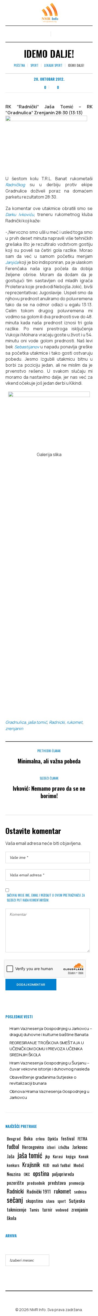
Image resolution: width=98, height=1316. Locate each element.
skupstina (34, 1200)
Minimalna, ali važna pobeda (49, 761)
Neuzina (14, 1174)
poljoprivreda (63, 1174)
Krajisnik (31, 1164)
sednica (80, 1192)
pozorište (15, 1182)
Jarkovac (79, 1146)
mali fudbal (61, 1165)
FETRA (82, 1139)
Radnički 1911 (39, 1191)
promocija (76, 1183)
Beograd (14, 1138)
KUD (46, 1165)
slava (50, 1201)
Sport (34, 65)
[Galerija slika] (49, 419)
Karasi (58, 1156)
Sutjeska (77, 1200)
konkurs (13, 1165)
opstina (41, 1173)
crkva (40, 1139)
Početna (19, 65)
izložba (63, 1147)
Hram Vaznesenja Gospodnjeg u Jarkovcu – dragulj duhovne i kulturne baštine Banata (51, 1031)
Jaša (10, 1156)
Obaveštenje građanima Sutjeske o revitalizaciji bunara (43, 1080)
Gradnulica (15, 722)
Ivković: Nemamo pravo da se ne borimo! (49, 792)
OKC (27, 1174)
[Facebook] (45, 1298)
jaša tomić (37, 722)
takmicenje (16, 1209)
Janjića (12, 262)
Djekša (53, 1139)
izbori (51, 1147)
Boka (28, 1138)
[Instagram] (53, 1298)
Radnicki (57, 722)
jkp (47, 1156)
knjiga (71, 1156)
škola (11, 1217)
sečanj (15, 1200)
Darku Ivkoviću (19, 214)
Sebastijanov (26, 347)
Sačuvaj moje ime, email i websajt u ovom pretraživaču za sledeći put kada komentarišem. (46, 897)
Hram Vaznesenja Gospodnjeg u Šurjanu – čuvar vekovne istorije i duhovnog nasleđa (50, 1066)
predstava (57, 1182)
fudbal (13, 1147)
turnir (47, 1209)
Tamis (34, 1209)
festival (68, 1138)
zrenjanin (14, 728)
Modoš (79, 1165)
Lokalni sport (53, 65)
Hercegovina (33, 1146)
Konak (83, 1156)
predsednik (36, 1183)
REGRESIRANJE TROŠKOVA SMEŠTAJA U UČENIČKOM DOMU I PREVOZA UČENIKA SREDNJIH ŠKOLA (47, 1049)
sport (61, 1201)
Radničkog (15, 185)
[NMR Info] (49, 13)
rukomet (74, 722)
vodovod (62, 1210)
